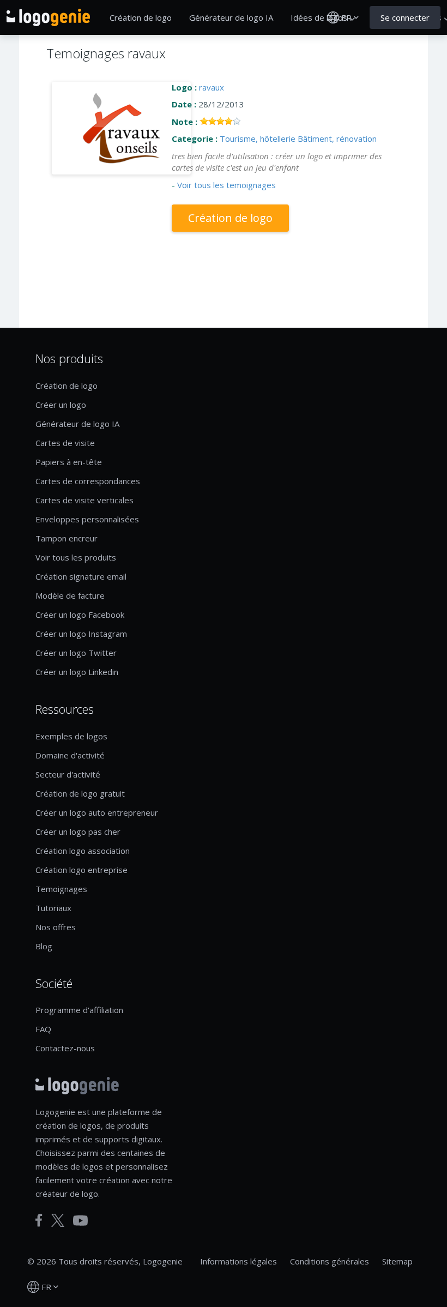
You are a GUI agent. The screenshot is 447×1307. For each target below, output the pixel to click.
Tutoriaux (53, 907)
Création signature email (80, 576)
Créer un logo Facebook (79, 614)
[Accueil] (48, 17)
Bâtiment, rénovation (337, 138)
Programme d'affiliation (79, 1009)
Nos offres (55, 926)
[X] (57, 1220)
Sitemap (397, 1261)
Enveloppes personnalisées (87, 519)
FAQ (43, 1028)
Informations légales (238, 1261)
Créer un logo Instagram (81, 633)
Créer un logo (60, 404)
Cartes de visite (65, 442)
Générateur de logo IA (231, 17)
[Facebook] (39, 1220)
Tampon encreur (66, 538)
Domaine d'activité (70, 755)
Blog (43, 946)
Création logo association (82, 850)
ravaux (211, 87)
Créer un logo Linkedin (76, 671)
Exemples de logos (71, 736)
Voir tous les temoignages (226, 184)
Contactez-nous (65, 1048)
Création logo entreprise (81, 869)
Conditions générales (329, 1261)
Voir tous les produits (75, 557)
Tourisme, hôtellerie (257, 138)
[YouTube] (80, 1220)
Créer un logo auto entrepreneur (96, 812)
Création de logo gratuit (80, 793)
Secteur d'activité (67, 774)
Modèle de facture (70, 595)
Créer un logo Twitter (76, 652)
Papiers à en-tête (68, 461)
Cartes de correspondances (87, 480)
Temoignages (61, 888)
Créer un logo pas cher (77, 831)
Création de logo (141, 17)
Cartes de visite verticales (84, 500)
